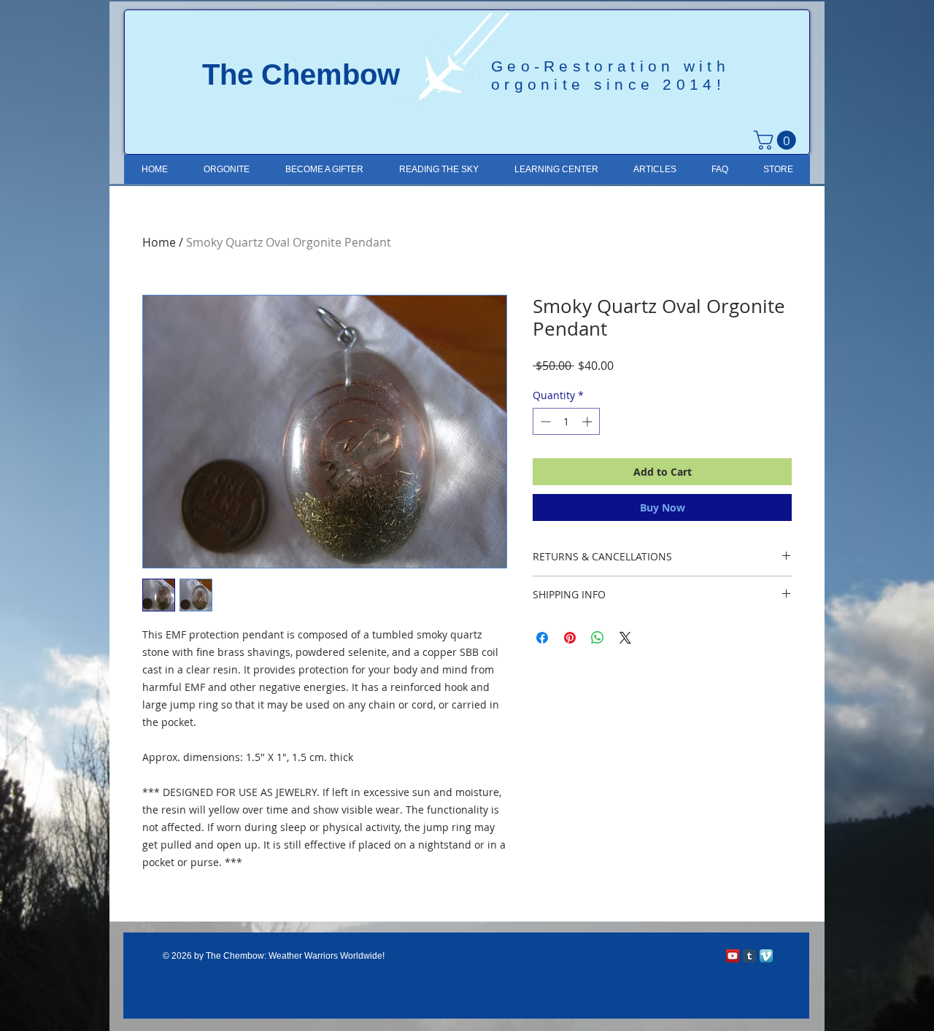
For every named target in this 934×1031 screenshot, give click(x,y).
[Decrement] (544, 421)
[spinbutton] (566, 421)
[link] (777, 140)
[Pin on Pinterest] (570, 637)
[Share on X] (625, 637)
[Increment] (588, 421)
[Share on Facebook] (542, 637)
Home (159, 242)
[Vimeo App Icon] (766, 955)
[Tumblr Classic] (749, 955)
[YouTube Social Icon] (732, 955)
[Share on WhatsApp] (597, 637)
